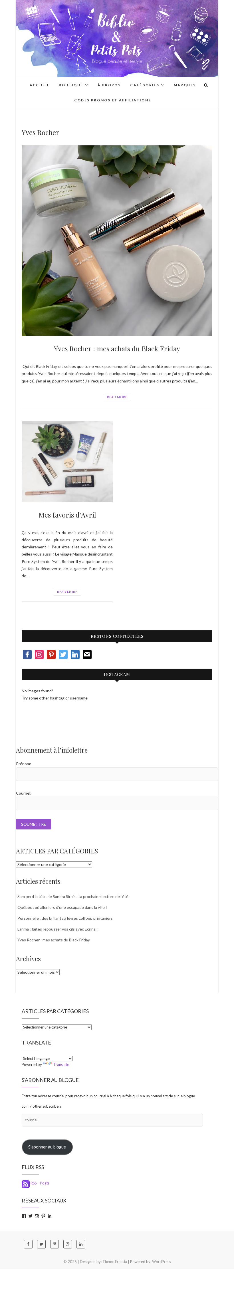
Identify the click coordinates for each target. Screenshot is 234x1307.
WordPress (161, 1261)
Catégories (144, 85)
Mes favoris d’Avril (67, 514)
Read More (117, 397)
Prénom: (23, 763)
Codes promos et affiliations (112, 100)
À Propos (109, 85)
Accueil (40, 85)
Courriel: (23, 793)
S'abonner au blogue (47, 1146)
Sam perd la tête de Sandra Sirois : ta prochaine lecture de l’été (72, 896)
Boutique (71, 85)
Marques (185, 85)
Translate (61, 1064)
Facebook (29, 720)
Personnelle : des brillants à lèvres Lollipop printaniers (65, 918)
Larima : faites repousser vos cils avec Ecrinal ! (58, 929)
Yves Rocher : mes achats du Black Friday (117, 348)
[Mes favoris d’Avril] (67, 461)
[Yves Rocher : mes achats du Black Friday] (117, 240)
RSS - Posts (39, 1183)
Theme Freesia (114, 1261)
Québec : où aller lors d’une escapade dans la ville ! (62, 907)
